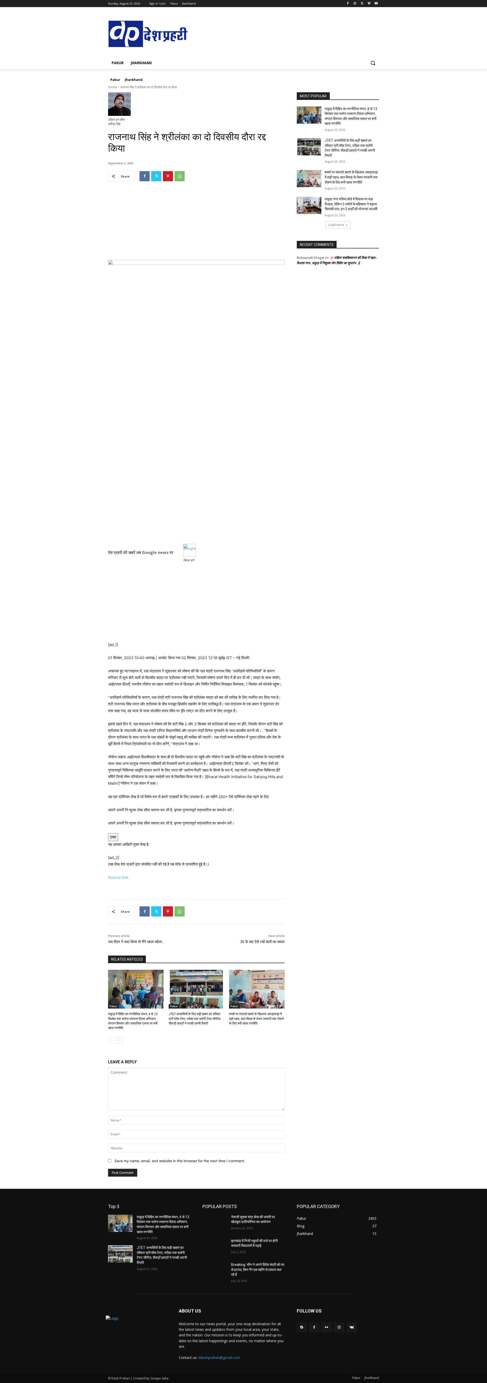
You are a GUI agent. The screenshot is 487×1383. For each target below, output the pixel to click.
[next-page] (119, 1040)
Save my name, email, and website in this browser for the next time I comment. (179, 1161)
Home (112, 87)
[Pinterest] (168, 176)
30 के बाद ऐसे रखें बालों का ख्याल (262, 942)
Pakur (113, 1006)
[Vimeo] (369, 4)
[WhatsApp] (180, 176)
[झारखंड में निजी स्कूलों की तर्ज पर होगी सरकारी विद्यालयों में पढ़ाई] (214, 1247)
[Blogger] (302, 1327)
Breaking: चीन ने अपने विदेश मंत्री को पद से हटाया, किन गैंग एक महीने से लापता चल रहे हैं (257, 1270)
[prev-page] (111, 1040)
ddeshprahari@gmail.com (219, 1357)
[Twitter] (362, 4)
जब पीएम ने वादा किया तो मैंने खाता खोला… (136, 942)
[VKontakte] (352, 1327)
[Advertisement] (196, 224)
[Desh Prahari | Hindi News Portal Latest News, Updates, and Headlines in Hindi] (148, 34)
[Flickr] (327, 1327)
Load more (336, 225)
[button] (373, 63)
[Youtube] (376, 4)
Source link (118, 877)
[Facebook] (348, 4)
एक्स (113, 837)
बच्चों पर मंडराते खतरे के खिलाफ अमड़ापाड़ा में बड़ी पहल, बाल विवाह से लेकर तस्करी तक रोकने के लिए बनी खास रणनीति (256, 1018)
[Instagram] (355, 4)
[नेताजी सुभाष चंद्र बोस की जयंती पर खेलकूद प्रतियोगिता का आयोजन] (214, 1223)
